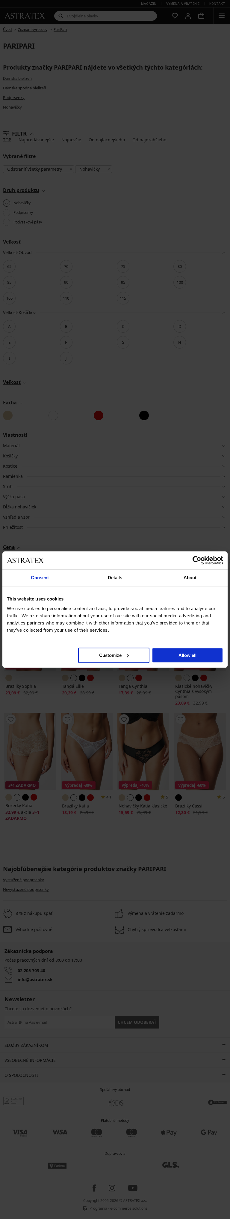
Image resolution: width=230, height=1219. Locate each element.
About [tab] (190, 577)
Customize (110, 655)
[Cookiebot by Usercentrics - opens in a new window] (197, 560)
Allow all (187, 655)
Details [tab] (115, 577)
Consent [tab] (40, 577)
